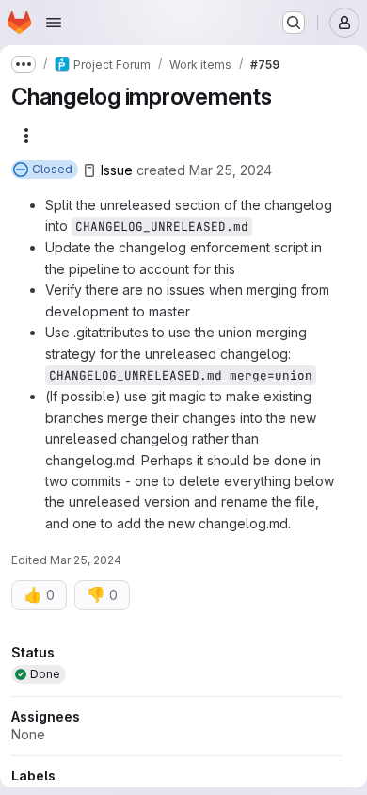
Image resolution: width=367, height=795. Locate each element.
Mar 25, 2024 (230, 170)
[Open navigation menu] (54, 23)
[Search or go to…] (293, 22)
